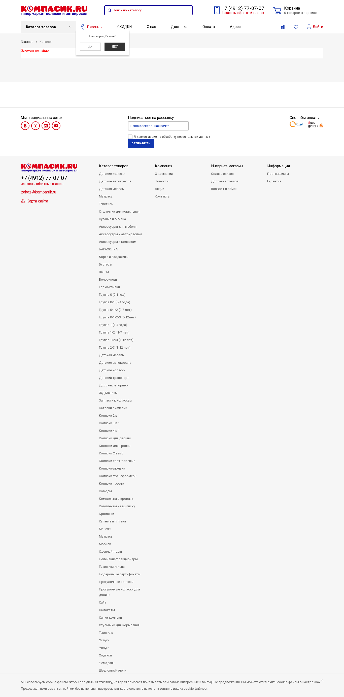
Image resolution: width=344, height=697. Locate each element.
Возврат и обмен (224, 189)
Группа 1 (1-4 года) (113, 325)
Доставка (179, 27)
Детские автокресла (115, 181)
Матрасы (106, 196)
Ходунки (105, 655)
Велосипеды (108, 279)
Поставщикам (278, 174)
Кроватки (106, 514)
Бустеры (105, 264)
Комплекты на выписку (117, 506)
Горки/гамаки (109, 287)
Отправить (141, 143)
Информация (278, 166)
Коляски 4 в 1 (109, 431)
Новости (161, 181)
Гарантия (274, 181)
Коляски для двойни (115, 438)
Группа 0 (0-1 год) (112, 294)
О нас (151, 27)
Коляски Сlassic (111, 453)
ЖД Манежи (108, 393)
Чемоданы (107, 663)
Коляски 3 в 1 (109, 423)
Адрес (235, 27)
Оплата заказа (222, 174)
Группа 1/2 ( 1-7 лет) (114, 332)
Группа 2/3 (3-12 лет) (114, 347)
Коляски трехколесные (117, 461)
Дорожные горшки (113, 385)
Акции (159, 189)
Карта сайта (36, 201)
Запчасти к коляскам (115, 400)
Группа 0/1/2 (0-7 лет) (115, 310)
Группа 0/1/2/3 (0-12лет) (117, 317)
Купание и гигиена (112, 219)
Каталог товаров (41, 27)
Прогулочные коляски (116, 582)
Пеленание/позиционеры (118, 559)
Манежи (105, 529)
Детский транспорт (114, 378)
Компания (163, 166)
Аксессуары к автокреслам (120, 234)
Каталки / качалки (113, 408)
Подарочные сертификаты (120, 574)
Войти (317, 27)
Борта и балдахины (113, 257)
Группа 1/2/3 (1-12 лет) (116, 340)
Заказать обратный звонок (243, 13)
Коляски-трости (111, 483)
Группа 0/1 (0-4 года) (114, 302)
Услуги (104, 640)
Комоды (105, 491)
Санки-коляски (110, 617)
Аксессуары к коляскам (117, 242)
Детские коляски (112, 174)
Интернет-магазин (227, 166)
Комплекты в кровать (116, 499)
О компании (164, 174)
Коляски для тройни (114, 446)
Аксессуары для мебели (117, 226)
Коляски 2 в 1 (109, 415)
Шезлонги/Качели (112, 670)
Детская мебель (111, 189)
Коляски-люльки (112, 468)
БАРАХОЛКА (108, 249)
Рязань (93, 27)
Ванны (104, 272)
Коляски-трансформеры (118, 476)
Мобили (105, 544)
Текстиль (106, 204)
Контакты (162, 196)
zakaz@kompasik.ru (38, 192)
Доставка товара (224, 181)
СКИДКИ (124, 27)
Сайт (102, 602)
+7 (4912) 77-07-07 (243, 8)
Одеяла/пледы (110, 551)
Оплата (208, 27)
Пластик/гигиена (112, 567)
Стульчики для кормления (119, 211)
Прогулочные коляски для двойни (119, 592)
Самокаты (107, 610)
